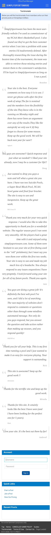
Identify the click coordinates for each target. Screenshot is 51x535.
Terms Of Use (18, 529)
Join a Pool (8, 494)
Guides (36, 527)
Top (2, 527)
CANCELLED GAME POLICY (22, 527)
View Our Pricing (10, 497)
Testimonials (6, 529)
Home (8, 527)
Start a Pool (8, 490)
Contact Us (30, 529)
